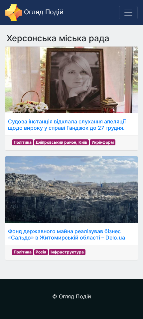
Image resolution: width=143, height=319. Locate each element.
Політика (23, 142)
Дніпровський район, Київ (61, 142)
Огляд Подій (43, 12)
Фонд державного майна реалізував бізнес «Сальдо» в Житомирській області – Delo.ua (66, 234)
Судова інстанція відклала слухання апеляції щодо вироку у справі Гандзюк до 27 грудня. (67, 124)
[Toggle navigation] (128, 12)
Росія (41, 251)
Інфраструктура (67, 251)
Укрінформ (102, 142)
